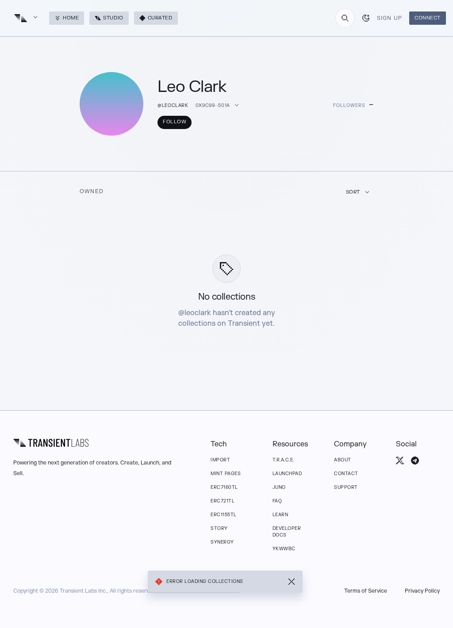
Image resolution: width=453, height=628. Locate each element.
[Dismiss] (292, 582)
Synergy (222, 542)
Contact (346, 473)
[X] (400, 460)
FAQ (277, 501)
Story (219, 528)
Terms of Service (365, 590)
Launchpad (287, 473)
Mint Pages (226, 473)
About (342, 460)
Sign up (389, 18)
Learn (280, 515)
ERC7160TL (224, 487)
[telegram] (415, 460)
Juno (279, 487)
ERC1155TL (224, 515)
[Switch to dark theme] (366, 18)
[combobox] (345, 18)
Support (346, 487)
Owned (92, 191)
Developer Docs (287, 531)
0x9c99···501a (213, 105)
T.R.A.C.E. (283, 460)
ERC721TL (222, 501)
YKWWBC (284, 549)
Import (220, 460)
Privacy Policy (422, 590)
